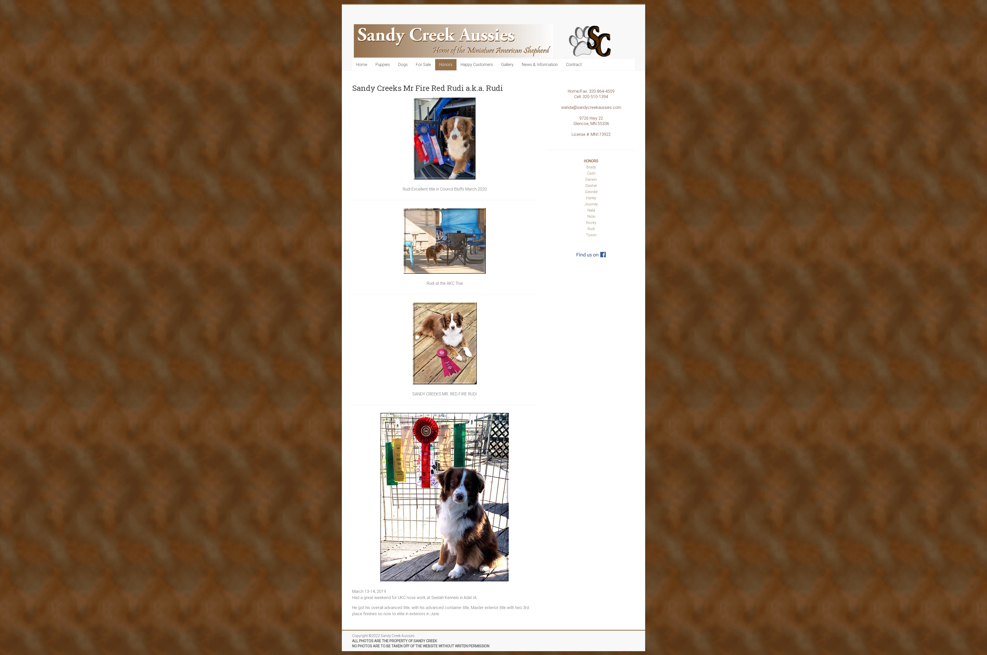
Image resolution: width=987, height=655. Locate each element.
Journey (591, 204)
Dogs (403, 64)
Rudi (591, 229)
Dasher (591, 186)
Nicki (591, 216)
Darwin (591, 179)
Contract (574, 64)
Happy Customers (477, 64)
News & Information (540, 64)
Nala (591, 210)
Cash (591, 173)
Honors (445, 64)
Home (361, 64)
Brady (591, 167)
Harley (591, 198)
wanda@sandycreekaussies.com (591, 107)
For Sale (423, 64)
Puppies (383, 64)
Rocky (591, 223)
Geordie (591, 192)
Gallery (507, 64)
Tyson (591, 235)
